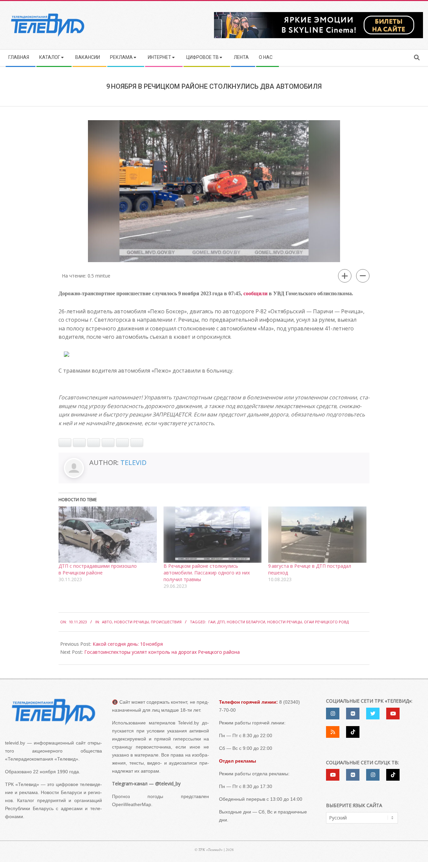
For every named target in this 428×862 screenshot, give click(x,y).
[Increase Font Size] (344, 276)
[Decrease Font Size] (362, 276)
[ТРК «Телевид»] (53, 712)
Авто (107, 621)
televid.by (15, 743)
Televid (133, 462)
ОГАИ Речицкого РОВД (326, 621)
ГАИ (211, 621)
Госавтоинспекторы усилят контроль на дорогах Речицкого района (162, 652)
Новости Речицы (131, 621)
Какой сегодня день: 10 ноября (128, 644)
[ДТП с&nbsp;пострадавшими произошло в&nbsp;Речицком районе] (108, 534)
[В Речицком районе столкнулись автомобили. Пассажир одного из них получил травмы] (213, 534)
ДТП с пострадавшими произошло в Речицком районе (98, 569)
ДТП (221, 621)
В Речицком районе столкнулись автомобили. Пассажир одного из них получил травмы (207, 572)
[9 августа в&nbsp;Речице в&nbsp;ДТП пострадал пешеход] (317, 534)
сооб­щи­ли (255, 293)
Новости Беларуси (246, 621)
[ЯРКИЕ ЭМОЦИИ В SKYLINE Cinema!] (318, 14)
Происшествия (166, 621)
